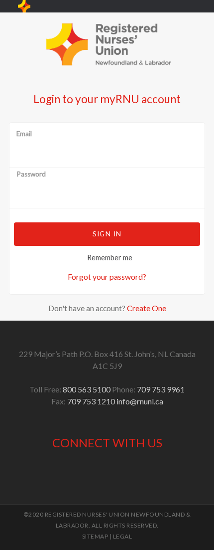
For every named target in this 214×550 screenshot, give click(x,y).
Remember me (109, 257)
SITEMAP (95, 536)
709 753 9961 (161, 389)
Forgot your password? (107, 276)
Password (31, 174)
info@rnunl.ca (139, 401)
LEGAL (122, 536)
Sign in (107, 234)
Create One (146, 308)
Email (24, 134)
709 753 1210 (91, 401)
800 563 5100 (86, 389)
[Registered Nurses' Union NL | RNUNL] (24, 6)
